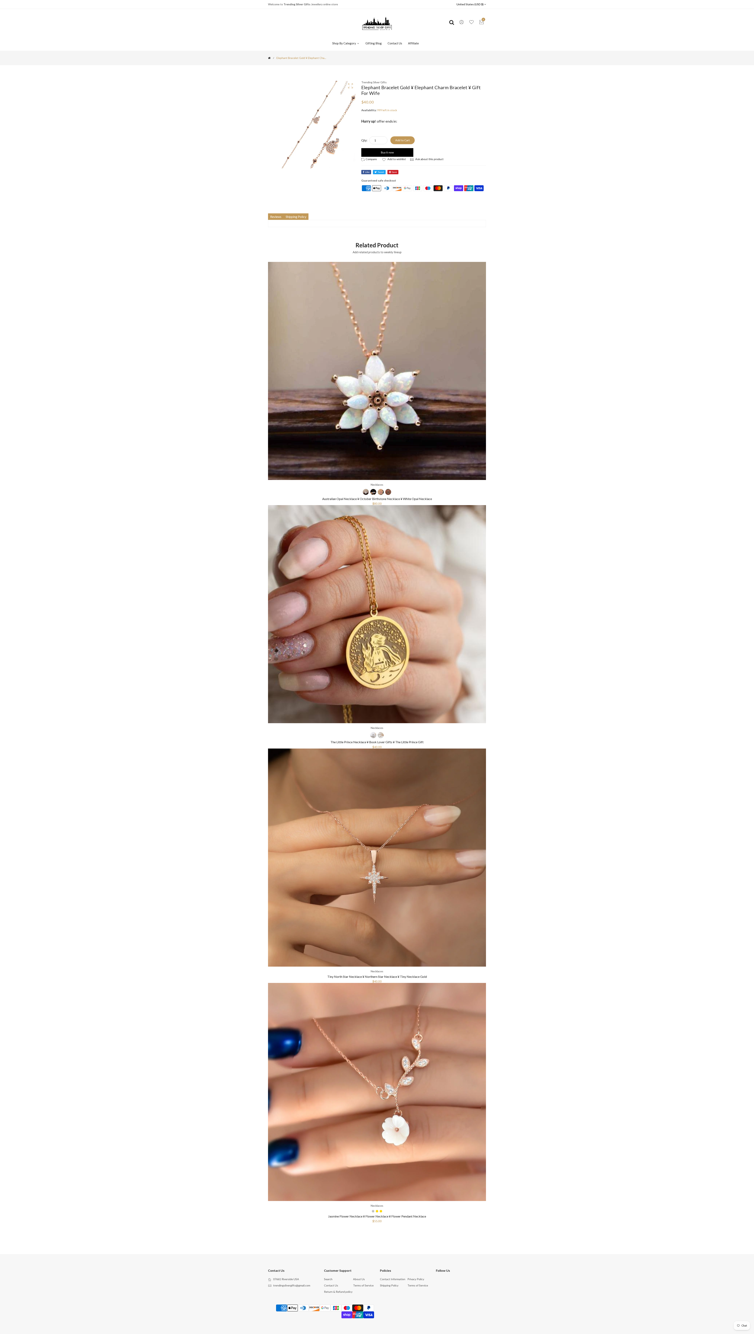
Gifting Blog (373, 43)
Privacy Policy (415, 1279)
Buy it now (387, 152)
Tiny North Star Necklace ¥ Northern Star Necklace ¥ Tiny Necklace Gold (377, 976)
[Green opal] (388, 492)
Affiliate (413, 43)
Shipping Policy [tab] (296, 216)
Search (328, 1279)
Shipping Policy (389, 1285)
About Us (359, 1279)
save (394, 172)
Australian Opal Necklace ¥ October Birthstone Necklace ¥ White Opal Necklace (377, 499)
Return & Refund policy (338, 1291)
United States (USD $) (470, 4)
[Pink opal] (381, 492)
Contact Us (395, 43)
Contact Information (392, 1279)
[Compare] (369, 159)
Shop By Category (344, 43)
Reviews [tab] (275, 216)
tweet (381, 172)
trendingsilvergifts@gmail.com (291, 1285)
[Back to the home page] (269, 58)
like (367, 172)
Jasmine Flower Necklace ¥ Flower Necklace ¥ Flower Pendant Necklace (377, 1216)
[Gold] (381, 1211)
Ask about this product (429, 159)
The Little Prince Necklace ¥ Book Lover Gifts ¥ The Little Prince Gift (377, 742)
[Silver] (373, 735)
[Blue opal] (373, 492)
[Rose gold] (381, 735)
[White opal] (366, 492)
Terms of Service (363, 1285)
